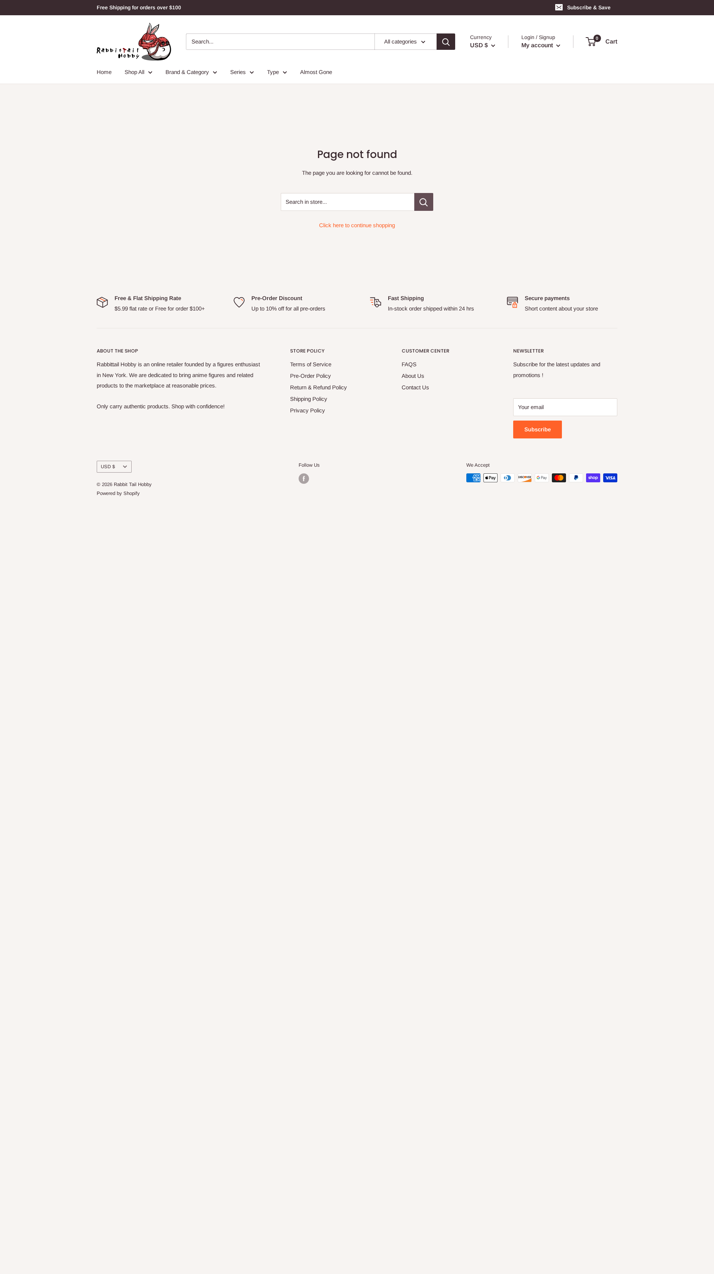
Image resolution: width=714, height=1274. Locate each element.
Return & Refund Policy (318, 387)
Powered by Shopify (118, 493)
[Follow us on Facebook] (304, 478)
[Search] (446, 41)
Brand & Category (187, 72)
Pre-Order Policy (310, 376)
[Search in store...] (423, 202)
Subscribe (537, 429)
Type (273, 72)
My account (537, 45)
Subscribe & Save (589, 7)
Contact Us (415, 387)
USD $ (108, 466)
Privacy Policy (307, 410)
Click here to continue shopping (357, 225)
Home (104, 72)
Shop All (134, 72)
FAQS (409, 364)
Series (238, 72)
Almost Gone (316, 72)
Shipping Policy (308, 399)
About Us (413, 376)
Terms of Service (310, 364)
